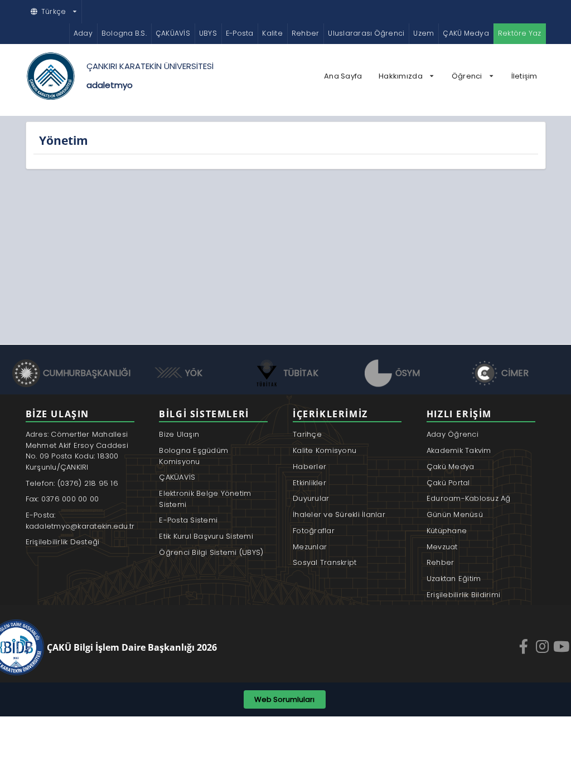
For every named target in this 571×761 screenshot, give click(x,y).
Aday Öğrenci (452, 434)
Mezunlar (310, 547)
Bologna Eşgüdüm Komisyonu (193, 456)
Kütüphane (447, 530)
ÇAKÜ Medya (465, 33)
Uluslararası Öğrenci (366, 33)
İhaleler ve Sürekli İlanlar (339, 514)
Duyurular (311, 498)
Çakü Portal (448, 482)
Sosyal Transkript (324, 562)
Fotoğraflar (314, 530)
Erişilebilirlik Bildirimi (464, 594)
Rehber (305, 33)
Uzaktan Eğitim (454, 578)
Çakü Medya (451, 466)
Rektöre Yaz (519, 33)
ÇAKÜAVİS (173, 33)
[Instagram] (543, 646)
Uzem (423, 33)
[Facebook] (524, 646)
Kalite (272, 33)
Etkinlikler (309, 482)
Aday (83, 33)
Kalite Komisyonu (324, 450)
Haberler (309, 466)
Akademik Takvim (459, 450)
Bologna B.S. (124, 33)
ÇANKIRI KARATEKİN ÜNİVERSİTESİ (150, 66)
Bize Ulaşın (179, 434)
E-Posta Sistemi (188, 520)
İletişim (524, 76)
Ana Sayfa (343, 76)
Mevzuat (442, 547)
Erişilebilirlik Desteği (63, 541)
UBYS (208, 33)
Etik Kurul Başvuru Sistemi (206, 536)
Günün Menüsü (455, 514)
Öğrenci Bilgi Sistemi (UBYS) (211, 552)
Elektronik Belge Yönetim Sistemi (205, 499)
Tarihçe (307, 434)
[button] (54, 11)
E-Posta (240, 33)
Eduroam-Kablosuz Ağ (469, 498)
